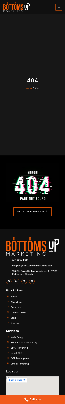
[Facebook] (8, 281)
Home (29, 88)
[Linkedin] (24, 281)
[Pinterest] (32, 281)
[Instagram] (16, 281)
